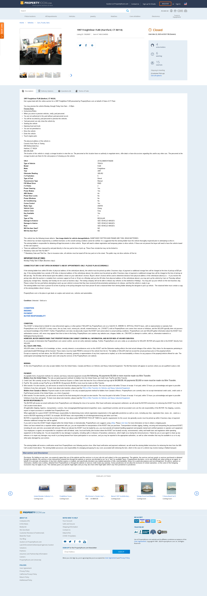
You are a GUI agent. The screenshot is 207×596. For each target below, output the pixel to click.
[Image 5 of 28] (56, 75)
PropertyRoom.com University (30, 560)
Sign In (178, 4)
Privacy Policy (24, 571)
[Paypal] (137, 521)
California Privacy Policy (28, 574)
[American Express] (153, 521)
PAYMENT (28, 313)
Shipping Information (70, 527)
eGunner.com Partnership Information (33, 554)
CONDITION (29, 308)
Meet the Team (25, 536)
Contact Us (135, 4)
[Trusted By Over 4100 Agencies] (153, 532)
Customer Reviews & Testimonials (32, 533)
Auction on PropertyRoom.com (117, 4)
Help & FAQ (67, 533)
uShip (113, 423)
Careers (23, 557)
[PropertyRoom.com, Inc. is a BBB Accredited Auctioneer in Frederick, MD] (142, 531)
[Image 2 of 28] (31, 75)
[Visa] (142, 521)
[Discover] (159, 521)
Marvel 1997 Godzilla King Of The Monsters (125, 496)
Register (165, 4)
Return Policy (24, 577)
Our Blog (23, 539)
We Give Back (25, 530)
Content (2, 30)
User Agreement (26, 568)
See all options (156, 75)
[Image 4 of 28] (48, 75)
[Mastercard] (148, 521)
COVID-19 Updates (69, 536)
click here (124, 423)
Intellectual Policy (26, 580)
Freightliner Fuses (66, 496)
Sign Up (121, 552)
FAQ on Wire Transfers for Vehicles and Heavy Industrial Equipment (106, 388)
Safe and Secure (69, 524)
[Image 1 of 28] (46, 49)
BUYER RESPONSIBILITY (35, 316)
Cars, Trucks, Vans (43, 23)
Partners (23, 551)
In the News (24, 524)
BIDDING (28, 311)
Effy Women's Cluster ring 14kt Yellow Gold (100, 496)
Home (22, 23)
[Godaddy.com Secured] (162, 532)
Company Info (25, 521)
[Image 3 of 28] (40, 75)
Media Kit (23, 527)
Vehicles (30, 23)
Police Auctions (30, 16)
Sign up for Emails (149, 4)
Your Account (67, 521)
